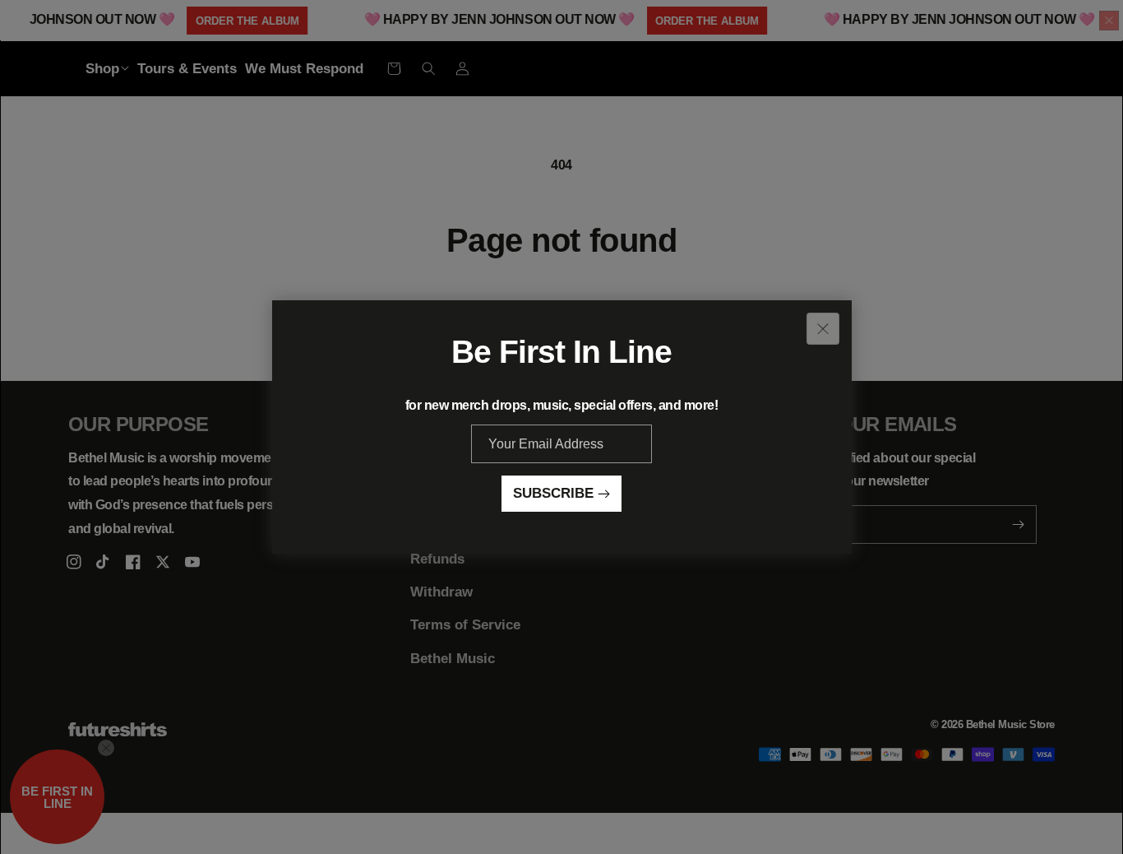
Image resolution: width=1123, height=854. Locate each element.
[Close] (822, 329)
